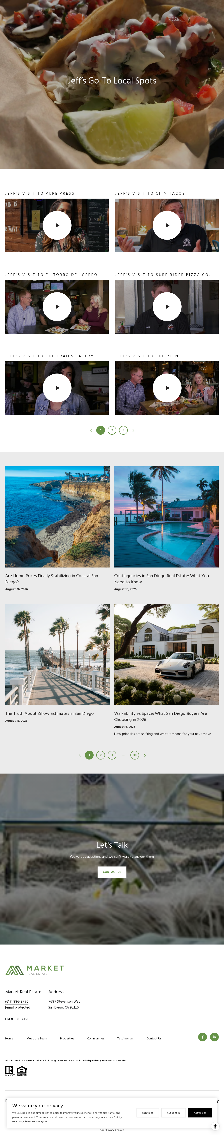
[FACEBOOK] (202, 1037)
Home (9, 1038)
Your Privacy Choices (112, 1130)
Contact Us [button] (112, 871)
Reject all (147, 1113)
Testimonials (125, 1038)
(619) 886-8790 (16, 1001)
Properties (67, 1038)
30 (134, 755)
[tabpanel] (112, 302)
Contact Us (154, 1038)
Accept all (200, 1113)
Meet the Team (36, 1038)
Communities (95, 1038)
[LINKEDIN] (214, 1037)
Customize (173, 1113)
